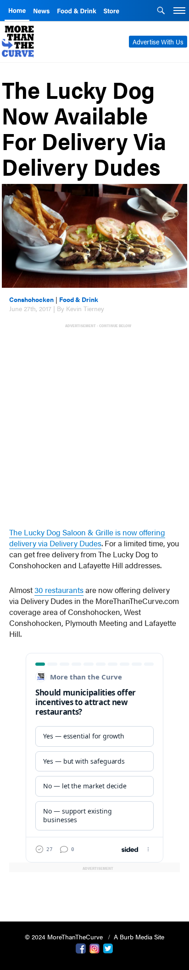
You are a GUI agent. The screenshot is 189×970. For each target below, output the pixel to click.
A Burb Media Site (139, 936)
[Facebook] (81, 948)
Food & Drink (78, 299)
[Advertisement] (94, 423)
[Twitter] (108, 948)
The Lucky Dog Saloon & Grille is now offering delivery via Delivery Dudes (87, 538)
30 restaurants (58, 589)
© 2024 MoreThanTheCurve (65, 936)
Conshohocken (31, 299)
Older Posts (94, 891)
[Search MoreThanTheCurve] (161, 11)
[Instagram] (94, 948)
